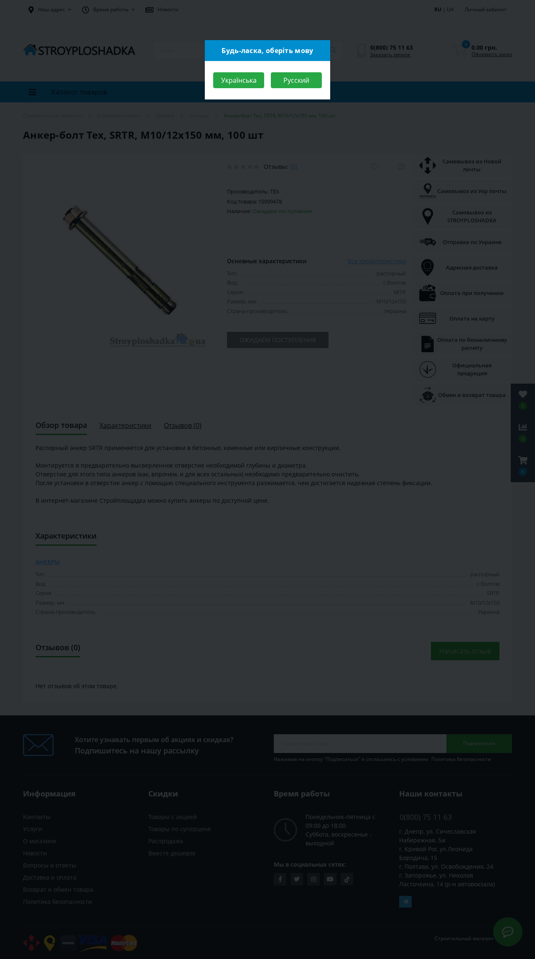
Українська (239, 80)
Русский (296, 80)
